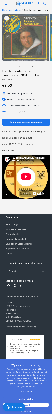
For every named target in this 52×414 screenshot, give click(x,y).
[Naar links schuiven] (20, 66)
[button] (6, 3)
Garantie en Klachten (16, 229)
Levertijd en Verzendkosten (19, 244)
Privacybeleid (12, 234)
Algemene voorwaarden (17, 249)
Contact (9, 253)
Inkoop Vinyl (12, 224)
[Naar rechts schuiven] (32, 66)
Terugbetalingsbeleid (16, 239)
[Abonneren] (43, 271)
